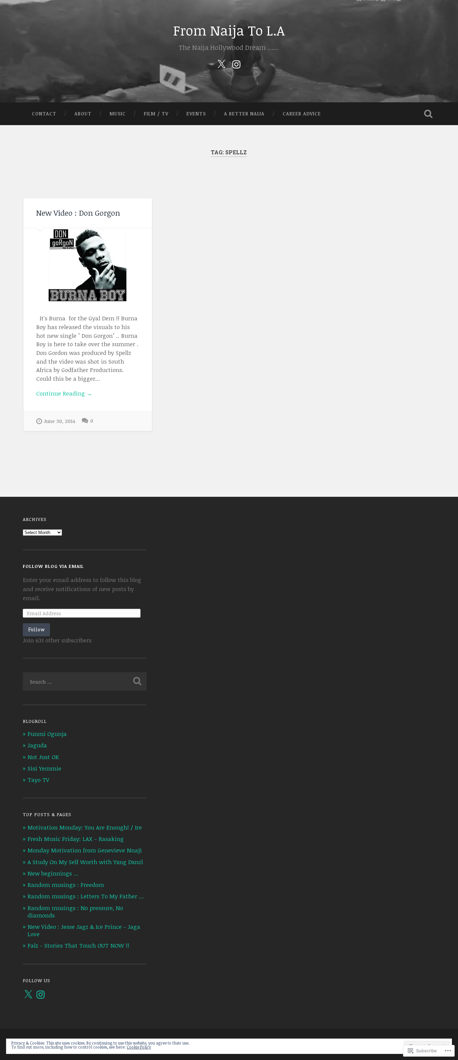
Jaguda (37, 745)
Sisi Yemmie (44, 768)
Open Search (428, 113)
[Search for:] (85, 681)
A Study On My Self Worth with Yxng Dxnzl (85, 862)
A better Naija (244, 113)
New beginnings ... (52, 873)
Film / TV (156, 113)
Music (118, 113)
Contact (44, 113)
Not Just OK (43, 757)
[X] (28, 994)
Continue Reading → (64, 393)
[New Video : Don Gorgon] (87, 264)
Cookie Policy (139, 1047)
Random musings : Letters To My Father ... (85, 896)
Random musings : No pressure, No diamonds (75, 911)
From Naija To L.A (229, 30)
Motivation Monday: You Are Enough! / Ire (84, 827)
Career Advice (302, 113)
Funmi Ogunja (47, 734)
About (83, 113)
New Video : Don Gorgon (78, 213)
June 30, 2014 (59, 421)
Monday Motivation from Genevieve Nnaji (84, 850)
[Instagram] (236, 63)
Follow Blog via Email (53, 566)
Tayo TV (38, 780)
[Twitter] (221, 63)
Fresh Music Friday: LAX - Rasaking (75, 839)
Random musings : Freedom (65, 885)
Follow (36, 629)
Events (196, 113)
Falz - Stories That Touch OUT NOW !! (78, 945)
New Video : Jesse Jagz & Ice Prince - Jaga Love (83, 930)
